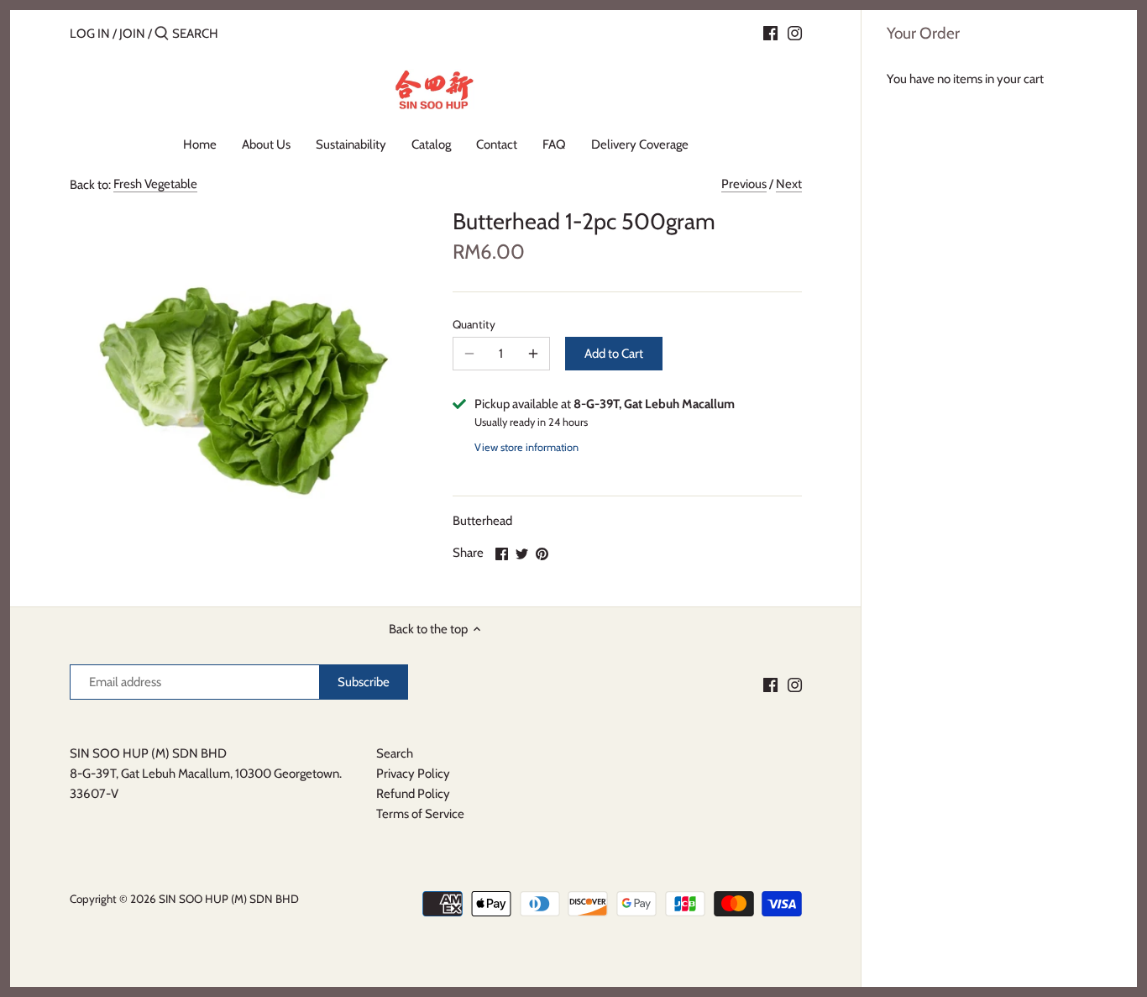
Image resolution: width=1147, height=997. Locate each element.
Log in (90, 33)
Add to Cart (613, 353)
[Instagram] (795, 33)
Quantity (474, 324)
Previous (744, 184)
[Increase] (533, 354)
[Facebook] (770, 33)
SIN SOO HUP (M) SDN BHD (229, 898)
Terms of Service (420, 813)
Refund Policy (413, 793)
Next (789, 184)
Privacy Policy (413, 773)
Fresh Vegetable (155, 184)
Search (394, 753)
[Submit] (162, 34)
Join (132, 33)
